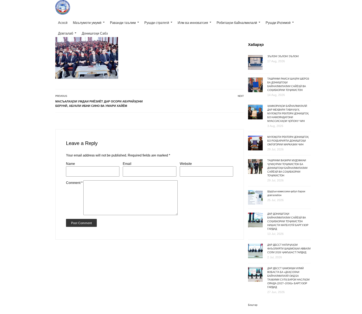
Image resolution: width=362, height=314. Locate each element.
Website (186, 163)
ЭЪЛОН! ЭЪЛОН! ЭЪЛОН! (283, 56)
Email (127, 163)
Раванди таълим (123, 23)
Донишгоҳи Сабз (95, 33)
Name (70, 163)
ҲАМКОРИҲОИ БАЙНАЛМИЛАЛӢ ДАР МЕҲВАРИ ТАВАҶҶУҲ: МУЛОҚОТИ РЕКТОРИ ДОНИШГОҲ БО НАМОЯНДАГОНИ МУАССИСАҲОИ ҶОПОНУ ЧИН (288, 114)
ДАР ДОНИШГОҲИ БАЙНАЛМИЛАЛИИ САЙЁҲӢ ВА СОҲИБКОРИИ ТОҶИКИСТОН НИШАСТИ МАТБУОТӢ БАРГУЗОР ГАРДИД (287, 221)
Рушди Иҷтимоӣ (278, 23)
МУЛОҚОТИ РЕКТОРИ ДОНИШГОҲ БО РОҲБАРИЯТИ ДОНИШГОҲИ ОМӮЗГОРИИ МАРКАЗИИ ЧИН (288, 141)
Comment (74, 183)
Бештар (252, 305)
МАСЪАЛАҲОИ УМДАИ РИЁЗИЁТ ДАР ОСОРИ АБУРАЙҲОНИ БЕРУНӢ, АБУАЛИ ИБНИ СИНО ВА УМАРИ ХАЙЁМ (99, 103)
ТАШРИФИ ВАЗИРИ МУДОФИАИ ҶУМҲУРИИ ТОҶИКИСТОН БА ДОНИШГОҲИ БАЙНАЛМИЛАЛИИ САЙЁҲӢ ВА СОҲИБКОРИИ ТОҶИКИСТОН (287, 168)
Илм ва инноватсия (193, 23)
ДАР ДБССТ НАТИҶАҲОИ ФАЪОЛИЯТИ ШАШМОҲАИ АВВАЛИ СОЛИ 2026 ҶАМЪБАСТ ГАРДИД (289, 248)
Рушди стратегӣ (156, 23)
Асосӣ (62, 23)
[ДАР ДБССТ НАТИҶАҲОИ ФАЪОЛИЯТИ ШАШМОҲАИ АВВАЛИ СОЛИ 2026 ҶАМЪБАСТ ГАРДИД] (255, 251)
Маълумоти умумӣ (87, 23)
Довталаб (65, 33)
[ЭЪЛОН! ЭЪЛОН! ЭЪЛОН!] (255, 62)
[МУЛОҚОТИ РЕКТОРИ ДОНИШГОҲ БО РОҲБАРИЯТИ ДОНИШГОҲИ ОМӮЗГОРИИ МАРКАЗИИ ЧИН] (255, 143)
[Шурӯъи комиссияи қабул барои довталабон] (255, 197)
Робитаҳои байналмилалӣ (237, 23)
